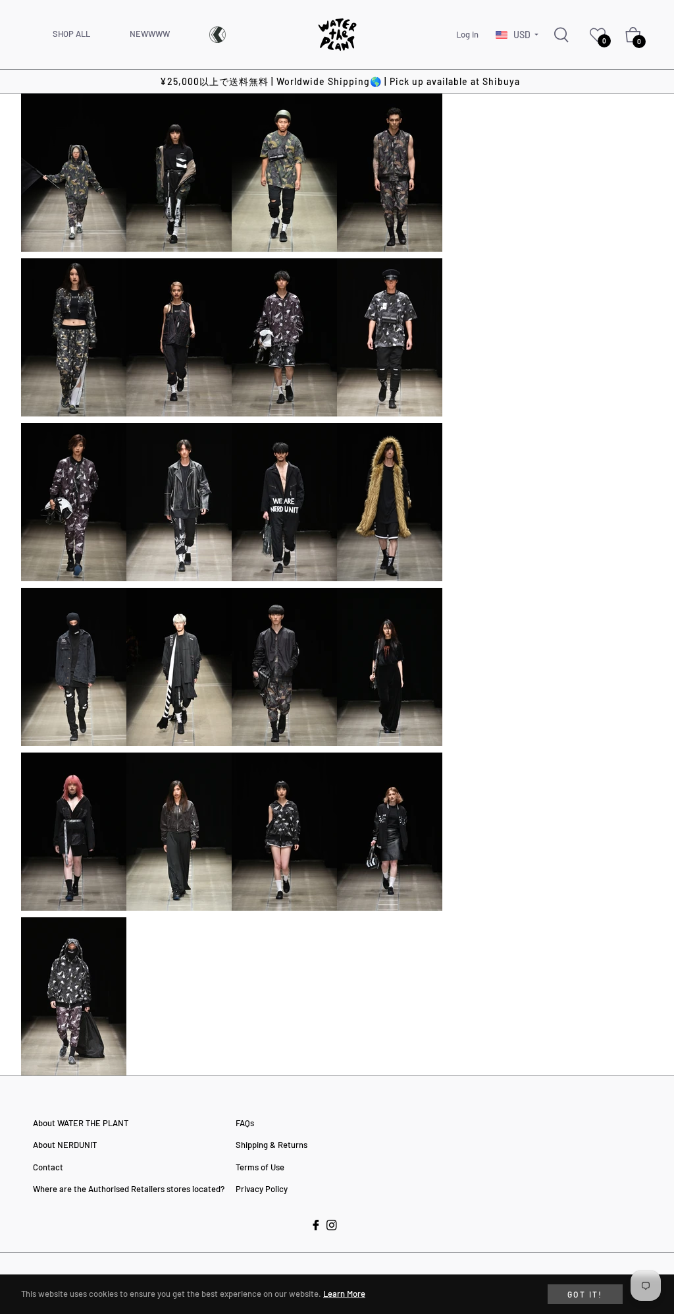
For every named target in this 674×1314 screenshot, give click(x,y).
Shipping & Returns (271, 1144)
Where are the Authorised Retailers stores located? (128, 1189)
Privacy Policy (262, 1189)
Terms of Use (260, 1167)
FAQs (245, 1123)
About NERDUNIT (65, 1144)
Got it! (585, 1294)
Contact (48, 1167)
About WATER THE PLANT (80, 1123)
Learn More (344, 1293)
